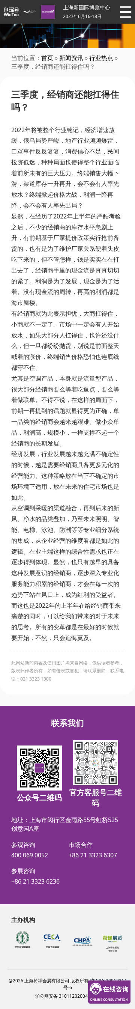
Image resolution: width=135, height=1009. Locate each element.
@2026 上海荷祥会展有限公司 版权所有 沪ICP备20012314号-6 (68, 984)
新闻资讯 (71, 58)
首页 (47, 58)
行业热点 (101, 58)
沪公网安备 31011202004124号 (67, 996)
